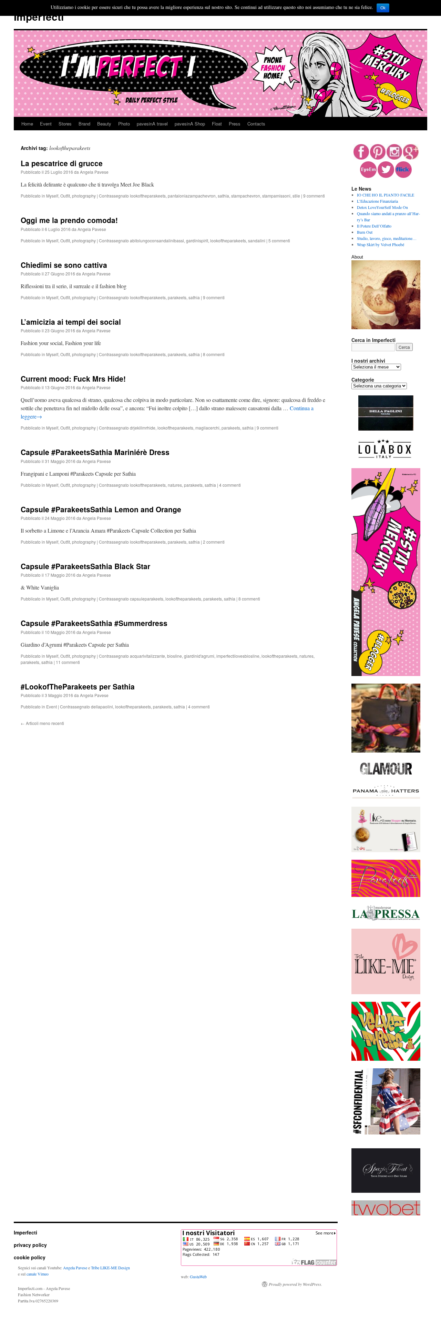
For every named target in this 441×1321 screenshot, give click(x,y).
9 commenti (314, 196)
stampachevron (245, 196)
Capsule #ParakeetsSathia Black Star (85, 566)
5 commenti (279, 240)
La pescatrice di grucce (62, 163)
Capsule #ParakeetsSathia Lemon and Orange (101, 509)
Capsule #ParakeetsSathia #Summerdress (94, 623)
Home (27, 123)
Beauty (104, 123)
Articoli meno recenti (42, 723)
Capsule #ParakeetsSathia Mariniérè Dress (95, 452)
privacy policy (30, 1244)
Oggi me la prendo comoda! (69, 220)
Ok (383, 8)
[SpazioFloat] (385, 1191)
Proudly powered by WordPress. (295, 1284)
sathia (223, 196)
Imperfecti (39, 16)
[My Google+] (411, 158)
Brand (84, 123)
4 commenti (230, 485)
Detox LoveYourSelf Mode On (382, 207)
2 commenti (214, 542)
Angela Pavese (94, 172)
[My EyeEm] (368, 176)
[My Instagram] (394, 158)
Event (46, 123)
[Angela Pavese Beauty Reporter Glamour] (385, 775)
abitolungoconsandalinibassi (157, 240)
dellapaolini (102, 706)
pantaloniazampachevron (192, 196)
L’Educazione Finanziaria (377, 201)
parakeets (177, 297)
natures (175, 485)
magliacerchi (207, 428)
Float (217, 123)
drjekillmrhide (142, 428)
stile (296, 196)
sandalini (256, 240)
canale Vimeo (38, 1274)
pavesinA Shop (190, 123)
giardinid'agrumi (199, 656)
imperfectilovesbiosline (237, 656)
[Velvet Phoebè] (385, 1059)
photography (84, 196)
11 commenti (68, 662)
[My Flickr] (403, 176)
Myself (52, 196)
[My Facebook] (361, 158)
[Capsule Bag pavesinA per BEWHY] (385, 751)
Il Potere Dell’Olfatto (374, 226)
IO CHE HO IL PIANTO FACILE (385, 195)
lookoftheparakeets (148, 196)
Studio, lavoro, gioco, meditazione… (387, 238)
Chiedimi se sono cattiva (64, 265)
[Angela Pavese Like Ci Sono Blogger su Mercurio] (385, 850)
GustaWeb (198, 1276)
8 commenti (214, 354)
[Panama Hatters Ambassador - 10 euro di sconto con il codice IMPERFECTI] (385, 797)
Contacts (256, 123)
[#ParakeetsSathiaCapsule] (385, 895)
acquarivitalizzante (147, 656)
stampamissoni (276, 196)
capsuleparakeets (146, 599)
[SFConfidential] (385, 1133)
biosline (174, 656)
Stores (65, 123)
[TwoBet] (385, 1214)
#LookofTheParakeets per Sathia (78, 686)
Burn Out (364, 232)
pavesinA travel (152, 123)
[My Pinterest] (378, 158)
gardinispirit (197, 240)
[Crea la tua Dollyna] (385, 992)
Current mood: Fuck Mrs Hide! (73, 378)
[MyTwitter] (386, 176)
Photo (124, 123)
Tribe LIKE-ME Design (110, 1267)
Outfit (65, 196)
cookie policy (29, 1257)
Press (234, 123)
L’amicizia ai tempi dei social (71, 321)
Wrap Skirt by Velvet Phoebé (380, 244)
